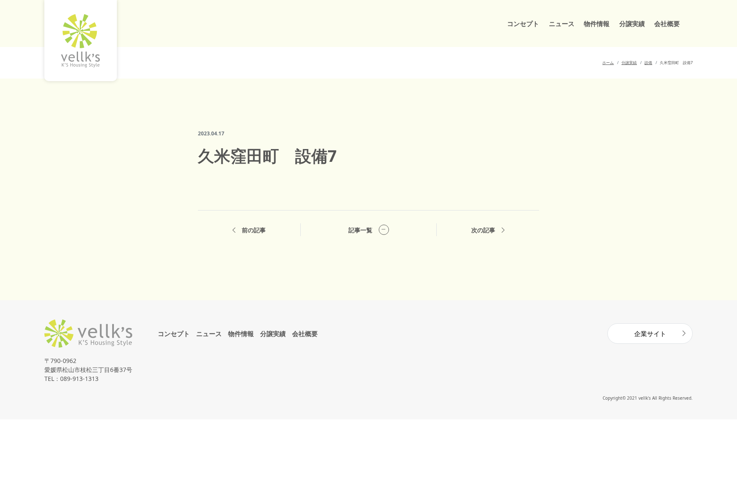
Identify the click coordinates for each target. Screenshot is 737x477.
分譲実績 (632, 23)
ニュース (562, 23)
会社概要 (667, 23)
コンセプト (523, 23)
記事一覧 (360, 230)
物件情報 (596, 23)
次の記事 (483, 230)
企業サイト (650, 333)
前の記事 (254, 230)
